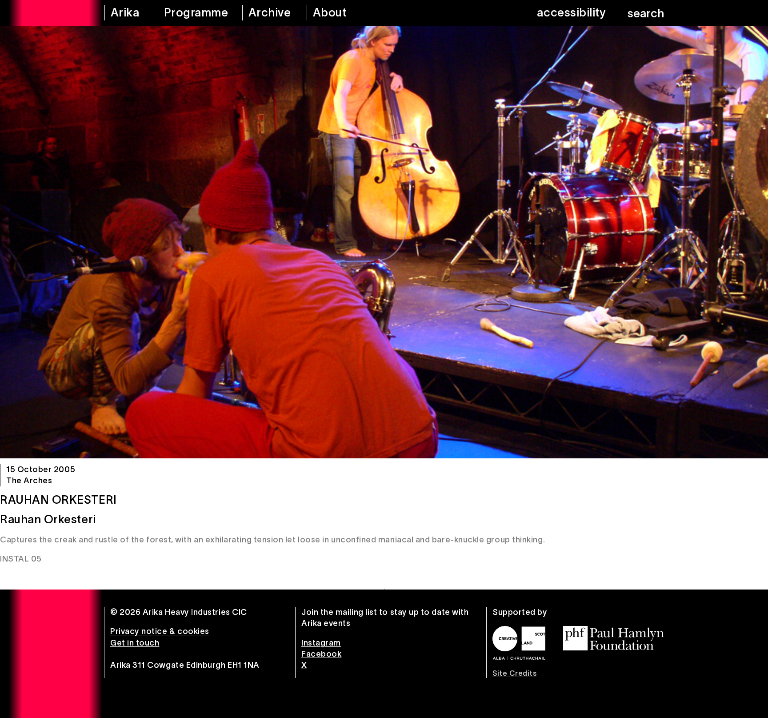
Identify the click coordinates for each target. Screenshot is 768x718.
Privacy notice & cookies (159, 631)
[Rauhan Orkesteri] (384, 242)
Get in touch (134, 642)
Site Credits (514, 673)
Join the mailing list (339, 612)
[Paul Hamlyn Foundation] (613, 638)
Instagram (321, 642)
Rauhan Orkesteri (58, 499)
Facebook (321, 654)
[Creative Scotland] (518, 643)
